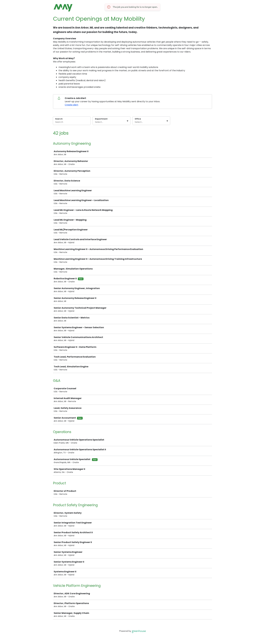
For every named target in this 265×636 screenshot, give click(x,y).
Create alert (71, 104)
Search (59, 119)
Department (101, 119)
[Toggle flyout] (127, 121)
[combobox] (95, 122)
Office (138, 119)
